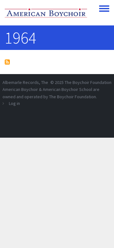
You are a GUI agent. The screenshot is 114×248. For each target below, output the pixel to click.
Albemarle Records (21, 82)
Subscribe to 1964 (7, 62)
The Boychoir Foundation (88, 82)
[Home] (46, 12)
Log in (14, 103)
